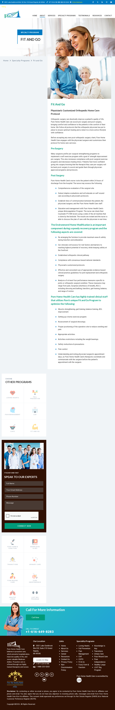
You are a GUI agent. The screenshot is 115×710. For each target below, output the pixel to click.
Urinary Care (99, 654)
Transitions (98, 651)
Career (63, 654)
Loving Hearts (84, 646)
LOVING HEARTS (12, 398)
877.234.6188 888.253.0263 (59, 2)
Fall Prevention (84, 648)
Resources (65, 657)
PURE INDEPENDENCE (35, 581)
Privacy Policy (66, 662)
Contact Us (65, 659)
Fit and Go (38, 61)
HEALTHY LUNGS (12, 598)
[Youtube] (111, 2)
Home (6, 61)
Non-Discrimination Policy (66, 667)
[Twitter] (97, 2)
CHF (35, 414)
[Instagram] (106, 2)
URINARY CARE (35, 564)
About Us (64, 648)
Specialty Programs (21, 61)
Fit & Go (82, 662)
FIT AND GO (35, 431)
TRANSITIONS (12, 564)
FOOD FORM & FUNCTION (12, 547)
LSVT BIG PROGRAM (35, 598)
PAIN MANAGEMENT (12, 414)
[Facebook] (93, 2)
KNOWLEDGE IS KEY (35, 547)
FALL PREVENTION (35, 397)
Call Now (35, 617)
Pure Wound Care (101, 657)
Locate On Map (42, 660)
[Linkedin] (102, 2)
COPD (12, 431)
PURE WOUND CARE (12, 581)
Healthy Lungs (99, 665)
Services (64, 651)
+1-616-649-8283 (40, 631)
